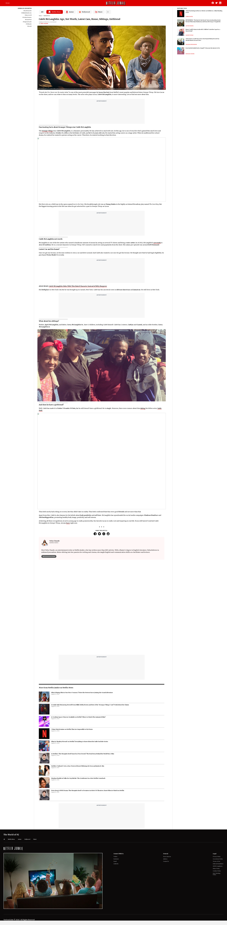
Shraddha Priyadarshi (191, 44)
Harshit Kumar (189, 35)
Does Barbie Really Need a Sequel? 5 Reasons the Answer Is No (203, 48)
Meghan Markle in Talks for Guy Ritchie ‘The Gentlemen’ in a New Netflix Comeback (78, 734)
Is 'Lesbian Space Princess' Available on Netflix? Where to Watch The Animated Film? (78, 672)
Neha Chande (44, 23)
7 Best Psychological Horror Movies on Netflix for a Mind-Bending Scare (204, 11)
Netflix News (47, 15)
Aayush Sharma (189, 25)
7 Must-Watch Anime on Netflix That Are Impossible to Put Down (72, 685)
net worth (157, 243)
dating (142, 408)
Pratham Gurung (190, 53)
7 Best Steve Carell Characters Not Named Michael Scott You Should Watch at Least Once (202, 39)
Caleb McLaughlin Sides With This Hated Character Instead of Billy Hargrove (78, 286)
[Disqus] (101, 586)
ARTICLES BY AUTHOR (49, 556)
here (68, 523)
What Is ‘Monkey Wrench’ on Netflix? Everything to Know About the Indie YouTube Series (79, 697)
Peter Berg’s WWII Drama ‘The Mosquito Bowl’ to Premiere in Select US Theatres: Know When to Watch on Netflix (87, 746)
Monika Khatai (189, 16)
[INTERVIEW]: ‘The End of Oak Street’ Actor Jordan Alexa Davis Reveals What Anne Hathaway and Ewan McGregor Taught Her (203, 20)
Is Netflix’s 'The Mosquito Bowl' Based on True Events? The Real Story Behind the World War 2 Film (82, 709)
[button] (165, 89)
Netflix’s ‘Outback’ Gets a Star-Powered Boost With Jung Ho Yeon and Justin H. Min (77, 721)
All (42, 12)
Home (8, 3)
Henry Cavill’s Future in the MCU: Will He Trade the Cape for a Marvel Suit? (203, 30)
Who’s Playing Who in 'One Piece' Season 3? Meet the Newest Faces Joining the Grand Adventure (82, 648)
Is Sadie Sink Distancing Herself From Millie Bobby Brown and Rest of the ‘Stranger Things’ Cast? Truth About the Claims (90, 660)
